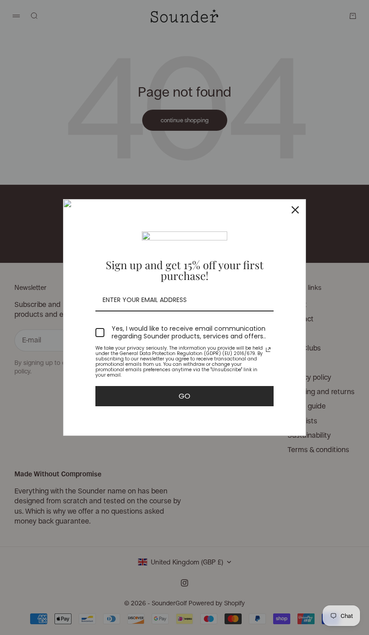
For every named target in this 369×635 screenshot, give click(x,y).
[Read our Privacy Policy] (268, 349)
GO (184, 396)
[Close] (295, 210)
